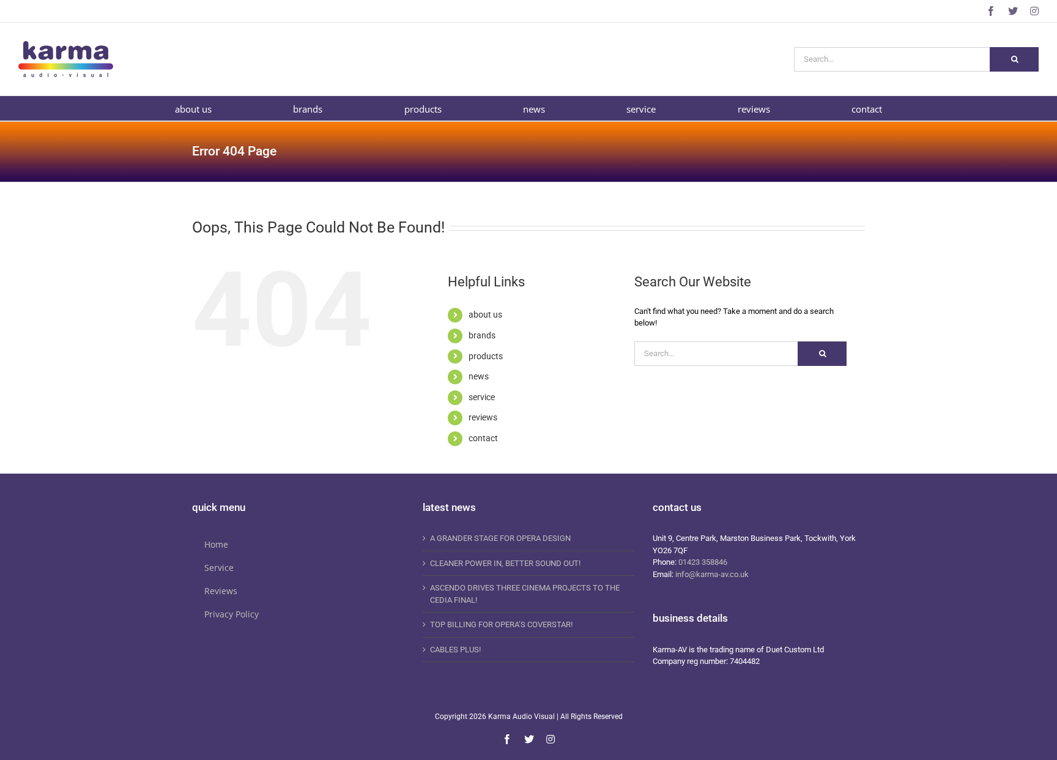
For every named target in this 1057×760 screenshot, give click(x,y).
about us (485, 314)
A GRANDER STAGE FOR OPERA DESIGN (500, 538)
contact (483, 438)
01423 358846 (702, 562)
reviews (483, 417)
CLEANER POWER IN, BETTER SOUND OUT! (505, 563)
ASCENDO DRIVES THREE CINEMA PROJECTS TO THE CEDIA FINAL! (525, 594)
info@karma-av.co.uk (712, 574)
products (486, 356)
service (482, 397)
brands (482, 335)
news (479, 376)
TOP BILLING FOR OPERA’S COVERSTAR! (501, 624)
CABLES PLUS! (455, 649)
